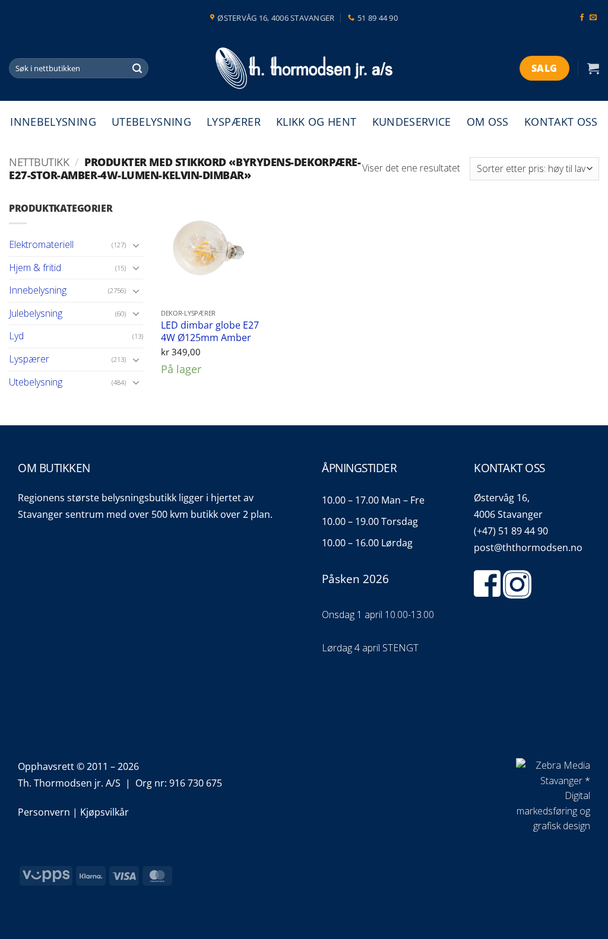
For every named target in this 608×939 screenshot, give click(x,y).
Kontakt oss (561, 121)
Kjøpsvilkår (104, 812)
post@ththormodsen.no (528, 547)
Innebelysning (53, 121)
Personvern (44, 812)
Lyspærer (234, 121)
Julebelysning (35, 313)
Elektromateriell (41, 244)
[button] (593, 68)
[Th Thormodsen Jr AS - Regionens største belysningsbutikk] (304, 68)
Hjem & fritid (35, 267)
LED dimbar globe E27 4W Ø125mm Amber (210, 331)
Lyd (16, 335)
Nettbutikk (39, 161)
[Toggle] (136, 245)
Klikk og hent (316, 121)
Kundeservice (411, 121)
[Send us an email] (593, 18)
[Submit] (138, 68)
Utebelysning (151, 121)
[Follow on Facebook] (581, 18)
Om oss (488, 121)
